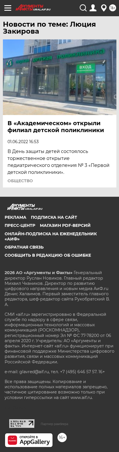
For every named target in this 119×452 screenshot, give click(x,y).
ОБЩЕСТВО (20, 181)
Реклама (15, 217)
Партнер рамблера (54, 424)
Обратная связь (24, 247)
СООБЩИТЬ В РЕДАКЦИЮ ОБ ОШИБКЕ (48, 255)
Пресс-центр (20, 225)
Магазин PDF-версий (65, 225)
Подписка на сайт (54, 217)
